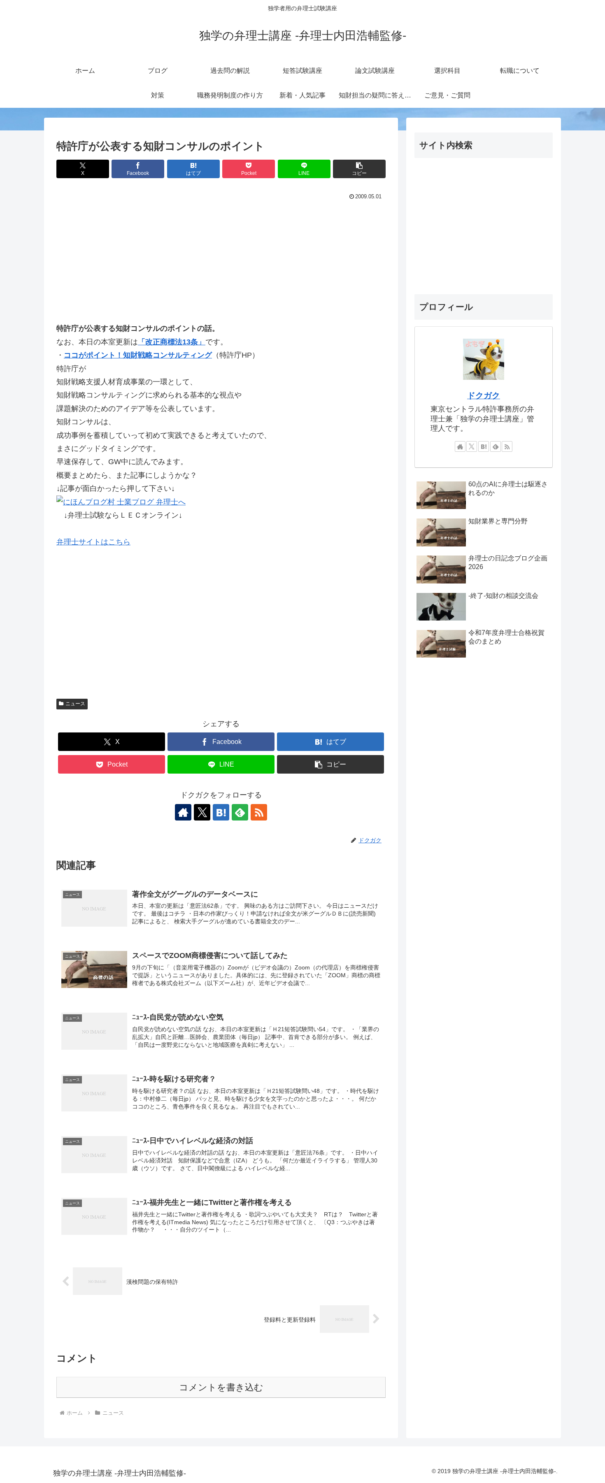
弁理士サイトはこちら (93, 542)
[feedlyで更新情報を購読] (240, 812)
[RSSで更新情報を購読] (259, 812)
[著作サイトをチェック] (183, 812)
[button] (359, 169)
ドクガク (483, 395)
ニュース (75, 704)
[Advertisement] (221, 264)
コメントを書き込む (221, 1387)
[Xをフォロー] (202, 812)
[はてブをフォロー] (221, 812)
